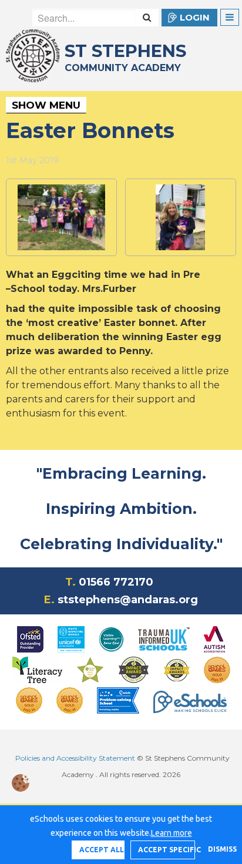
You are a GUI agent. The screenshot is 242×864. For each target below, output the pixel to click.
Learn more (171, 833)
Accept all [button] (101, 849)
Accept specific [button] (166, 849)
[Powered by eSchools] (190, 702)
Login (195, 17)
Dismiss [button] (219, 849)
